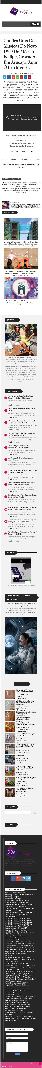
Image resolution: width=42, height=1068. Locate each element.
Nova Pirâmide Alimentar (13, 981)
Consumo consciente (12, 930)
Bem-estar (21, 906)
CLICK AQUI (32, 85)
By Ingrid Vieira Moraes (13, 910)
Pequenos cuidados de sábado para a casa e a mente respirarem (22, 471)
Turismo (8, 1014)
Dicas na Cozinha (11, 949)
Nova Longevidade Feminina (24, 979)
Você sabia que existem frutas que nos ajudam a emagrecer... (24, 768)
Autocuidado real (11, 902)
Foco (6, 961)
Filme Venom (20, 756)
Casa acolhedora (10, 914)
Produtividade (9, 991)
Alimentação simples (12, 896)
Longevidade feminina (12, 969)
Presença (25, 989)
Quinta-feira (9, 999)
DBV (14, 932)
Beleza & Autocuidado (12, 904)
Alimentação (21, 893)
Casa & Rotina (29, 912)
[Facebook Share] (9, 77)
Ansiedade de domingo (13, 898)
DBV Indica (9, 934)
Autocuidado (25, 900)
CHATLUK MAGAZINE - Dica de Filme (18, 920)
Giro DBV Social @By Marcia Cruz (11, 179)
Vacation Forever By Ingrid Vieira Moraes (19, 1016)
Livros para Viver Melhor (13, 967)
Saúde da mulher (23, 1006)
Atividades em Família (12, 900)
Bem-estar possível (26, 908)
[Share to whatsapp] (17, 77)
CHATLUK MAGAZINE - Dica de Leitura (18, 922)
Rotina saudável (10, 1004)
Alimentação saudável (26, 895)
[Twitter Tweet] (5, 77)
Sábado (20, 1004)
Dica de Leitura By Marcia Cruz (15, 940)
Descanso (23, 936)
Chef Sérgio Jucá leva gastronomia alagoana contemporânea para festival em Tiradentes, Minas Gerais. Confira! (21, 273)
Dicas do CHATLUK (12, 947)
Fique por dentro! (11, 959)
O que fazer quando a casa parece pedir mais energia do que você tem (22, 422)
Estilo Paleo (9, 955)
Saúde (26, 1004)
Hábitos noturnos (11, 965)
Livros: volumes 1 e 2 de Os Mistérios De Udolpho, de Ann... (25, 746)
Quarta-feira (29, 997)
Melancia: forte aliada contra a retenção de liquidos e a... (26, 778)
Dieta (20, 949)
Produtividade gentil (23, 991)
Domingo (27, 949)
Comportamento (10, 928)
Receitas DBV (27, 999)
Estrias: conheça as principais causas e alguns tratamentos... (26, 713)
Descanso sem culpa (12, 938)
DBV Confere (30, 932)
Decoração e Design (12, 936)
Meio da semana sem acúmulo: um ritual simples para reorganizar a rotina (22, 508)
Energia (31, 951)
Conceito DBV (22, 928)
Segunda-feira (10, 1010)
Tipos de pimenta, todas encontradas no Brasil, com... (25, 723)
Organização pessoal (22, 985)
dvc (33, 949)
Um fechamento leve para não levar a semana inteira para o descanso (21, 397)
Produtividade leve (11, 993)
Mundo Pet (27, 977)
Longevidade (27, 967)
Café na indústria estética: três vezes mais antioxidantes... (24, 789)
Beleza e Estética (27, 904)
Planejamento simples (12, 989)
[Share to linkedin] (25, 77)
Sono (23, 1012)
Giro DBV (13, 961)
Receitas (18, 999)
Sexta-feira (20, 1010)
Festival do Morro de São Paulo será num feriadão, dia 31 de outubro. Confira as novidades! (20, 303)
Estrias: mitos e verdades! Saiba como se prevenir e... (25, 691)
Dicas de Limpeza (11, 946)
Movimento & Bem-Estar (13, 975)
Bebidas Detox (23, 902)
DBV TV (17, 934)
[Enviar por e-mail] (29, 77)
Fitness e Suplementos (26, 959)
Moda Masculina (23, 973)
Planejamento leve (22, 987)
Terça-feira (30, 1012)
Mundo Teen (9, 979)
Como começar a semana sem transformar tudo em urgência (18, 447)
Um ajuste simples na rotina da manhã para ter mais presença (21, 434)
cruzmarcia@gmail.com (24, 151)
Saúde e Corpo (10, 1008)
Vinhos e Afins (10, 1020)
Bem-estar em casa (11, 908)
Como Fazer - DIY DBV (21, 926)
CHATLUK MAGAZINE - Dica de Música (18, 924)
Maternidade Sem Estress (13, 971)
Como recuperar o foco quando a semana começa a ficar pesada (22, 496)
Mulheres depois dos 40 (13, 977)
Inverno (21, 965)
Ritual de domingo (11, 1000)
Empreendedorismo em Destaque (16, 951)
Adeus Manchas (10, 893)
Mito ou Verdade (10, 973)
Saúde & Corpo (10, 1006)
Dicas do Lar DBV (26, 947)
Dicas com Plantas (11, 944)
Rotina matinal (10, 1002)
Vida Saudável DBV (11, 1018)
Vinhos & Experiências (27, 1018)
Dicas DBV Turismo (25, 944)
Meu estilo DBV (29, 971)
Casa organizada (10, 916)
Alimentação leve (11, 895)
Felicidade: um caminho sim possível (17, 957)
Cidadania (8, 926)
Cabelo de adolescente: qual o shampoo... (25, 734)
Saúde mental (21, 1008)
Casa (21, 912)
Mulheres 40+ (27, 975)
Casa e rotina (22, 914)
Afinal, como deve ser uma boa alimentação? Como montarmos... (25, 702)
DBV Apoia (21, 932)
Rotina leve (23, 1000)
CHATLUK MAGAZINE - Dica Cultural (17, 918)
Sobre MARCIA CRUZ (12, 1012)
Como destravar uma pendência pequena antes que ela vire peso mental (22, 521)
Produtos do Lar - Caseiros (14, 997)
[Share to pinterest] (21, 77)
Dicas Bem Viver (25, 942)
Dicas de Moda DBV (12, 942)
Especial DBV (9, 953)
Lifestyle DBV (30, 965)
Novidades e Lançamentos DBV (15, 983)
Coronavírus (25, 930)
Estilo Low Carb (21, 953)
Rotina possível (21, 1002)
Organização (9, 985)
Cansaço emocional (11, 912)
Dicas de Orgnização (26, 946)
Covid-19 (8, 932)
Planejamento (9, 987)
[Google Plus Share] (13, 77)
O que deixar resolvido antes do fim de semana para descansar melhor (21, 484)
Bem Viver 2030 (10, 906)
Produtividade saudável (13, 995)
